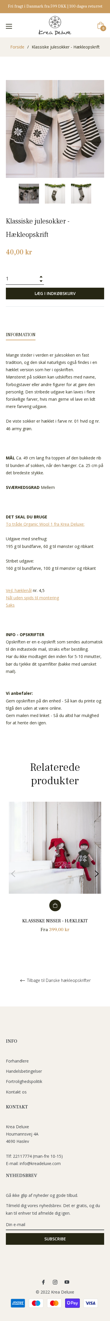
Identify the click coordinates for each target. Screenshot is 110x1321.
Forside (17, 47)
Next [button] (97, 874)
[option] (55, 874)
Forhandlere (17, 1061)
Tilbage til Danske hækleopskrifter (58, 980)
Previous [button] (13, 874)
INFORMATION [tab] (20, 335)
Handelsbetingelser (24, 1071)
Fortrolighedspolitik (24, 1081)
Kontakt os (16, 1092)
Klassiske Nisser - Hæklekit (55, 921)
